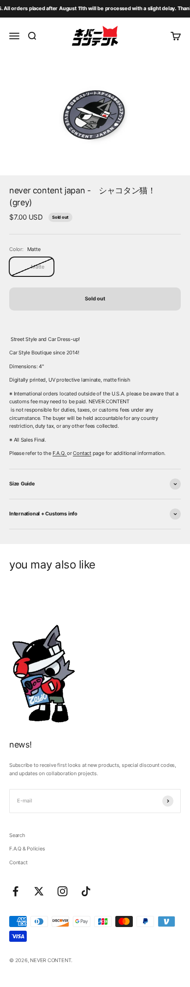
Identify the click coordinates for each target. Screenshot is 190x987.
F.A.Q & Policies (27, 848)
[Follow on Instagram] (62, 891)
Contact (82, 453)
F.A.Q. (60, 453)
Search (17, 835)
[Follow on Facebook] (15, 891)
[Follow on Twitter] (39, 891)
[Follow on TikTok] (86, 891)
